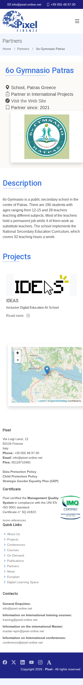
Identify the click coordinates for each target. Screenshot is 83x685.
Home (7, 49)
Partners (13, 566)
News (11, 571)
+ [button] (17, 353)
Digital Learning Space (23, 582)
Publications (15, 560)
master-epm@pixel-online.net (23, 631)
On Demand (15, 555)
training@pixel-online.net (20, 620)
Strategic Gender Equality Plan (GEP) (30, 481)
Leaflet (42, 400)
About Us (13, 534)
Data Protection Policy (19, 471)
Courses (13, 550)
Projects (12, 539)
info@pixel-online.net (17, 608)
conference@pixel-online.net (23, 642)
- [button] (17, 360)
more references (14, 520)
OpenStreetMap (58, 400)
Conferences (16, 544)
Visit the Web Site (28, 100)
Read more (15, 316)
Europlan (13, 576)
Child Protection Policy (20, 476)
